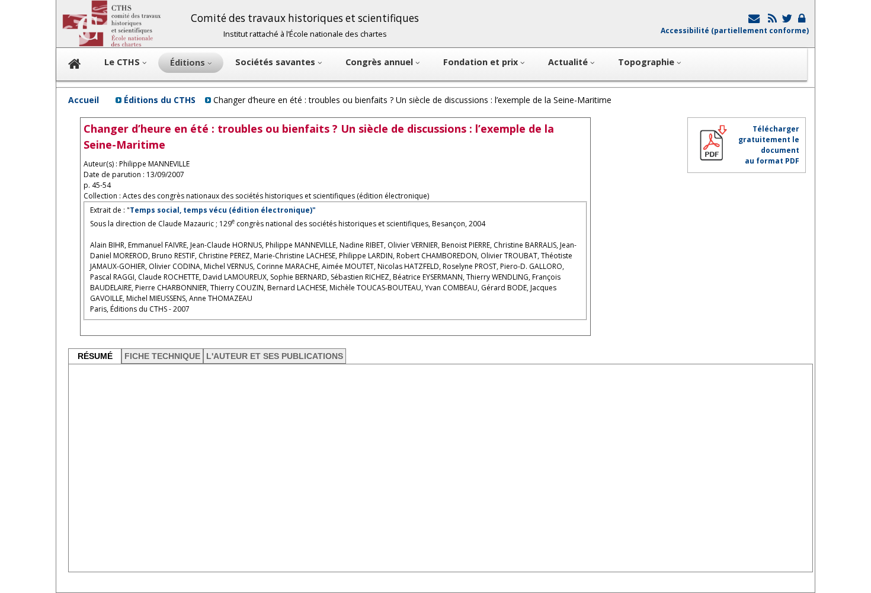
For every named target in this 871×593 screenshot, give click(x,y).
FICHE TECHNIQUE (162, 356)
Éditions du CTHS (160, 99)
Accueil (83, 99)
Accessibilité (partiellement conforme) (735, 30)
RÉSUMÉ (95, 356)
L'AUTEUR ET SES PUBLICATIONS (274, 356)
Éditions (188, 62)
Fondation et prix (481, 62)
